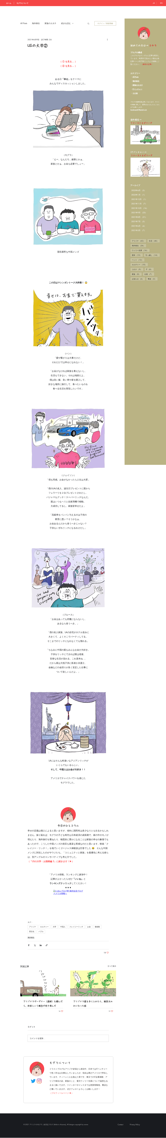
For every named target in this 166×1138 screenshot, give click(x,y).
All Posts (136, 77)
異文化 (31, 912)
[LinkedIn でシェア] (40, 926)
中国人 (62, 908)
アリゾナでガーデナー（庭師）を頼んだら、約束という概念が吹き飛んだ (43, 984)
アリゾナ (139, 241)
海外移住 (136, 81)
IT (150, 269)
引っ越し (152, 255)
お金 (89, 908)
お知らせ (138, 279)
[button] (88, 23)
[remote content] (68, 892)
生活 (154, 241)
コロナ (138, 269)
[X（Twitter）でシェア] (35, 926)
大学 (54, 908)
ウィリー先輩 (141, 250)
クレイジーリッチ (76, 908)
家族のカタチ (50, 23)
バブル (41, 912)
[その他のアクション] (107, 39)
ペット (138, 260)
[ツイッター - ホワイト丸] (162, 576)
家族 (137, 274)
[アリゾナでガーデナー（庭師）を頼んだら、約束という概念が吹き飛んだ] (43, 964)
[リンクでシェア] (46, 926)
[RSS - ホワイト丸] (162, 570)
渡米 (137, 255)
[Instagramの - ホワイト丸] (162, 583)
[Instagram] (39, 1061)
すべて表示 (112, 947)
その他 (135, 93)
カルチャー (140, 264)
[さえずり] (33, 1061)
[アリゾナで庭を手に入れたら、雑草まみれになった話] (93, 964)
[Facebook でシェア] (29, 926)
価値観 (97, 908)
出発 (149, 274)
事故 (153, 279)
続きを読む (66, 23)
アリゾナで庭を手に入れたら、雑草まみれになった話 (93, 984)
